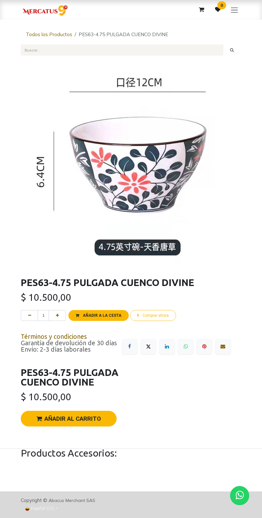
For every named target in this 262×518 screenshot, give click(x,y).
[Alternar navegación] (234, 10)
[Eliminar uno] (29, 315)
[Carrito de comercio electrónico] (201, 10)
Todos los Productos (49, 34)
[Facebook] (129, 346)
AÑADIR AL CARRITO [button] (72, 418)
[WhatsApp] (185, 346)
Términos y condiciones (54, 336)
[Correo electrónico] (223, 346)
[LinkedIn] (167, 346)
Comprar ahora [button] (155, 315)
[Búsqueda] (232, 49)
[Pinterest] (204, 346)
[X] (148, 346)
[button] (98, 315)
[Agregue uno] (57, 315)
